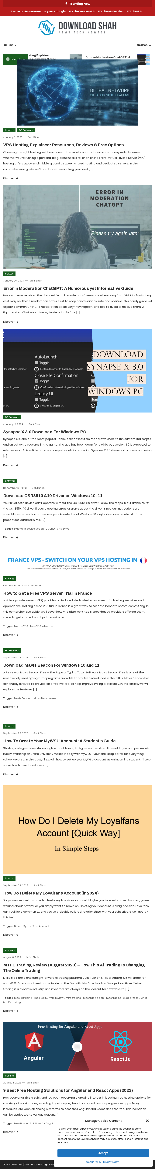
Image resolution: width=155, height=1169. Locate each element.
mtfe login (40, 998)
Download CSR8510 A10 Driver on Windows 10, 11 (52, 496)
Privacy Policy (111, 1162)
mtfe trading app (93, 998)
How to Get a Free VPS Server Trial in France (47, 593)
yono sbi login (56, 11)
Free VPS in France (41, 626)
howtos (9, 130)
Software (10, 481)
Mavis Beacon (22, 698)
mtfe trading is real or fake (122, 998)
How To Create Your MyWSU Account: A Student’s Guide (59, 741)
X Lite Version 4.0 (83, 11)
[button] (147, 1121)
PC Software (26, 130)
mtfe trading (73, 998)
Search (142, 45)
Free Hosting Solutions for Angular (34, 1123)
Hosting (9, 578)
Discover (9, 178)
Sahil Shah (34, 137)
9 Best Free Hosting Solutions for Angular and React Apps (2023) (68, 1090)
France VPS (21, 626)
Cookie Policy (93, 1162)
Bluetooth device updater (30, 529)
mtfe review (56, 998)
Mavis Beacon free (45, 698)
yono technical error (27, 11)
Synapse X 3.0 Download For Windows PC (44, 432)
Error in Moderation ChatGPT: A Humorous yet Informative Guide (103, 59)
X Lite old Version (111, 11)
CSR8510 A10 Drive (58, 529)
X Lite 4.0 (135, 11)
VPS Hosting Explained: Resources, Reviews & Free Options (31, 59)
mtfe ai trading (23, 998)
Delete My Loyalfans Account (31, 926)
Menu (12, 45)
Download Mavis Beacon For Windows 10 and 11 (51, 665)
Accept (103, 1153)
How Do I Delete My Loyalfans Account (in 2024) (51, 893)
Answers (10, 950)
